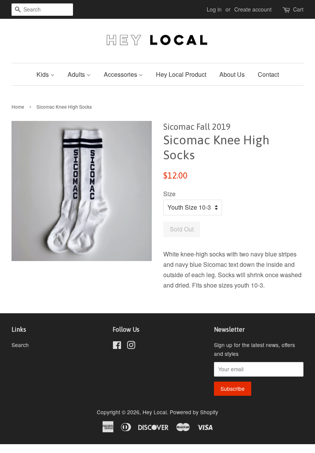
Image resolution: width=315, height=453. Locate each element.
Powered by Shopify (194, 412)
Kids (43, 74)
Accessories (121, 74)
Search (20, 345)
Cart (298, 9)
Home (18, 106)
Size (169, 193)
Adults (77, 74)
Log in (214, 9)
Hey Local (155, 412)
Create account (253, 9)
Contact (268, 74)
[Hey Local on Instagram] (131, 346)
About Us (232, 74)
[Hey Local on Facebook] (117, 346)
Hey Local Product (181, 74)
